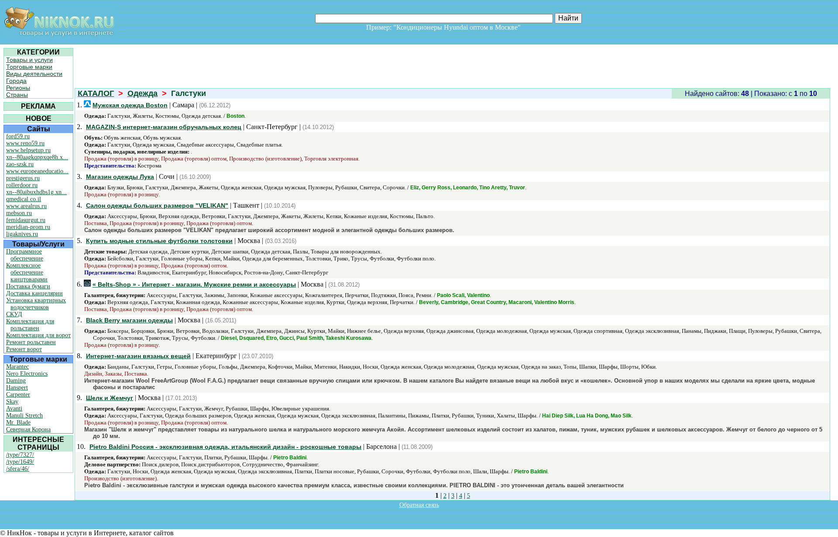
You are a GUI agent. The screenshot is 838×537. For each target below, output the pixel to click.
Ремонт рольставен (31, 342)
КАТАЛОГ (96, 93)
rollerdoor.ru (22, 185)
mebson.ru (19, 213)
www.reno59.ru (25, 143)
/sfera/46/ (17, 468)
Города (16, 80)
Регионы (18, 87)
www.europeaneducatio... (37, 171)
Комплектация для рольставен (30, 325)
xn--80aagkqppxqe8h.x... (37, 157)
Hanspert (17, 387)
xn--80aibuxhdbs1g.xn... (36, 192)
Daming (16, 380)
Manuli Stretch (24, 415)
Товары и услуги (29, 59)
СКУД (14, 314)
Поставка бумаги (28, 286)
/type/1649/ (20, 461)
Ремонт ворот (24, 349)
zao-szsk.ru (20, 164)
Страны (17, 94)
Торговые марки (29, 66)
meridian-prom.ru (28, 227)
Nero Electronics (27, 373)
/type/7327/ (20, 454)
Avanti (14, 408)
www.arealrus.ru (26, 206)
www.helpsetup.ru (28, 150)
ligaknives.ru (22, 234)
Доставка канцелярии (34, 293)
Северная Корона (28, 429)
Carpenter (18, 394)
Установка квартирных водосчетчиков (36, 304)
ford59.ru (18, 136)
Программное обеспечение (24, 255)
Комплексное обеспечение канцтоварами (27, 272)
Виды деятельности (34, 73)
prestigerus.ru (23, 178)
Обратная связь (419, 505)
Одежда (142, 93)
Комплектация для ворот (38, 335)
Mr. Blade (18, 422)
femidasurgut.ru (25, 220)
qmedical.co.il (23, 199)
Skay (12, 401)
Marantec (17, 366)
